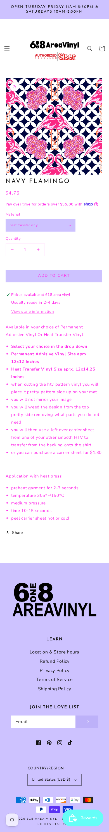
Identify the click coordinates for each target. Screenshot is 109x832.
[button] (7, 48)
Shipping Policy (54, 689)
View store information (32, 311)
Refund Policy (55, 661)
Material (13, 214)
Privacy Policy (54, 671)
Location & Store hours (54, 652)
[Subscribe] (86, 722)
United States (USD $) (51, 779)
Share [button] (17, 532)
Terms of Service (54, 679)
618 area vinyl (42, 819)
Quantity (13, 238)
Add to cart (54, 275)
